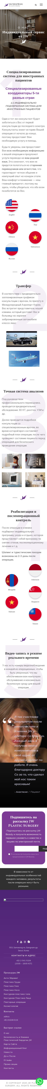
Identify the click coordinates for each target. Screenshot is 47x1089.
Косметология (11, 1006)
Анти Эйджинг (11, 978)
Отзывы (8, 1060)
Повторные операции (15, 1002)
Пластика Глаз (11, 986)
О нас (6, 1033)
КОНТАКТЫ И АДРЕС (24, 955)
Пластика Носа (12, 990)
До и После (10, 1056)
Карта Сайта (10, 1044)
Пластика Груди (12, 982)
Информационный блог (15, 1048)
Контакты (9, 1068)
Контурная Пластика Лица (17, 998)
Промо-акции (10, 1064)
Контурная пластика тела (17, 994)
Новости (8, 1052)
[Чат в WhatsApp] (39, 1081)
